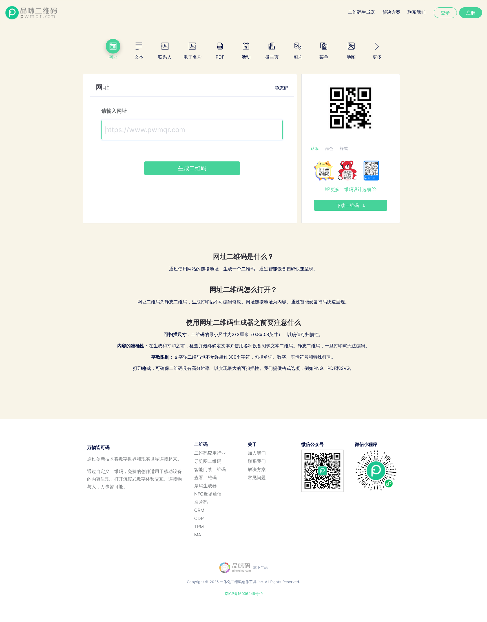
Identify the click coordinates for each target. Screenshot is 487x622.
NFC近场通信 (208, 494)
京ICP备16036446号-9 (244, 593)
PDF (220, 57)
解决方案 (391, 12)
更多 (377, 57)
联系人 (165, 57)
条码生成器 (205, 485)
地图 (351, 57)
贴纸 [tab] (314, 148)
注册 (470, 12)
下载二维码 (348, 205)
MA (197, 534)
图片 (297, 57)
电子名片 (192, 57)
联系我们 (417, 12)
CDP (199, 518)
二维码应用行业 (210, 453)
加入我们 (257, 453)
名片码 (201, 502)
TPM (199, 526)
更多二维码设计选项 (350, 189)
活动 (246, 57)
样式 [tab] (344, 148)
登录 (445, 12)
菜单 (323, 57)
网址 (113, 57)
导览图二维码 (207, 461)
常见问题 (257, 477)
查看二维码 (205, 477)
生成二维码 (192, 168)
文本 (138, 57)
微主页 (272, 57)
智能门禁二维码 (210, 469)
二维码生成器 (361, 12)
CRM (199, 510)
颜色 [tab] (329, 148)
